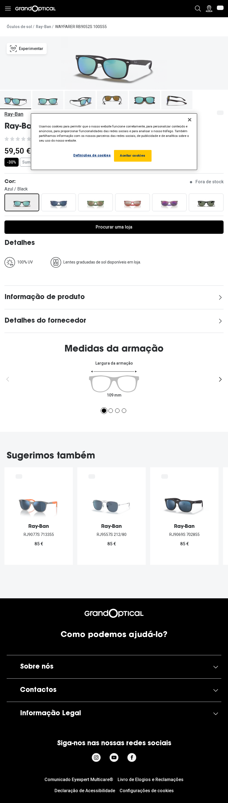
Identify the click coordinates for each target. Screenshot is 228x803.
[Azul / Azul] (58, 202)
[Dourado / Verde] (95, 202)
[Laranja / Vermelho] (132, 202)
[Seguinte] (220, 379)
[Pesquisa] (198, 8)
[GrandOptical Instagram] (96, 757)
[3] (117, 410)
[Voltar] (8, 379)
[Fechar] (190, 120)
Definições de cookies (92, 155)
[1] (104, 410)
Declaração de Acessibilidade (84, 790)
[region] (114, 141)
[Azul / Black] (21, 202)
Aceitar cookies (132, 155)
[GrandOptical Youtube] (114, 757)
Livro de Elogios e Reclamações (151, 779)
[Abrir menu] (7, 8)
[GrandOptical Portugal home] (114, 613)
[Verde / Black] (206, 202)
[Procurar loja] (209, 8)
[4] (124, 410)
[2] (110, 410)
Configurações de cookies (147, 790)
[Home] (35, 8)
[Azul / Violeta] (169, 202)
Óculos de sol (19, 26)
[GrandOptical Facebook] (131, 757)
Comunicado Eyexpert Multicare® (78, 779)
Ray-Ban (43, 26)
